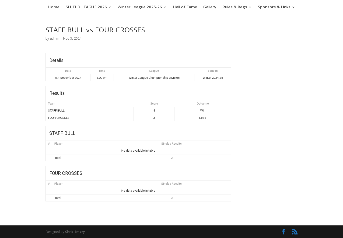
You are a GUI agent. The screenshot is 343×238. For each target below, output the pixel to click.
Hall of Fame (185, 7)
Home (54, 7)
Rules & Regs (234, 7)
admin (54, 38)
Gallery (209, 7)
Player (58, 143)
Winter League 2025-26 (140, 7)
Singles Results (171, 143)
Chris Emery (75, 231)
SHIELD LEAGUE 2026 (86, 7)
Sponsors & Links (274, 7)
